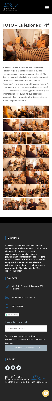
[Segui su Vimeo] (18, 367)
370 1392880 (17, 306)
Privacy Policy (13, 315)
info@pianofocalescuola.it (23, 297)
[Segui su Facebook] (7, 367)
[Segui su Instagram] (13, 367)
